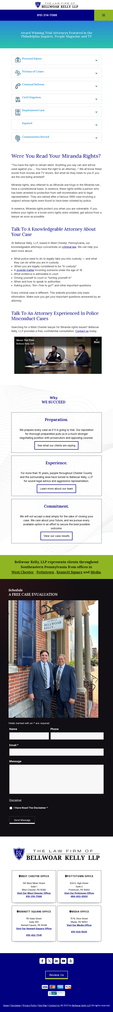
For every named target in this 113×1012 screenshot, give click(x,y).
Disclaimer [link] (15, 1005)
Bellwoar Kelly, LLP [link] (81, 1005)
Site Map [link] (42, 1005)
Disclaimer (15, 800)
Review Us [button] (56, 975)
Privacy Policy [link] (30, 1005)
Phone (54, 729)
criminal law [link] (69, 246)
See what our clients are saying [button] (56, 445)
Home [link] (6, 1005)
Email (14, 745)
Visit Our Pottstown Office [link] (79, 893)
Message (15, 761)
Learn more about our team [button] (56, 488)
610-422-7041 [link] (34, 935)
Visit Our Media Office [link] (79, 925)
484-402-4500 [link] (79, 896)
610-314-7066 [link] (47, 15)
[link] (57, 5)
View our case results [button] (56, 535)
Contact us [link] (82, 331)
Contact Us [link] (54, 1005)
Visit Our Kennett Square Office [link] (34, 928)
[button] (103, 15)
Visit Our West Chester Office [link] (34, 893)
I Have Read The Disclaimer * (31, 807)
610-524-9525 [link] (79, 931)
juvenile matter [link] (25, 270)
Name (13, 729)
